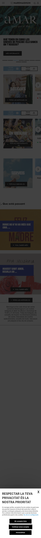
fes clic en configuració (30, 515)
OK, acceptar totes (20, 521)
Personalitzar (20, 532)
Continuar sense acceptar (20, 527)
